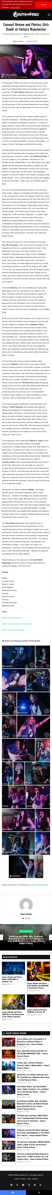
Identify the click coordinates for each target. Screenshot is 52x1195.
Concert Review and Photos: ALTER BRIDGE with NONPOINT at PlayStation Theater (38, 985)
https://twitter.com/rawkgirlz (13, 630)
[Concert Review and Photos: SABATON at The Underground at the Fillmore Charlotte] (13, 1002)
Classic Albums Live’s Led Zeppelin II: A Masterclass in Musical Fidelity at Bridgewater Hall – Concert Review (31, 1041)
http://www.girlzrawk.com (12, 618)
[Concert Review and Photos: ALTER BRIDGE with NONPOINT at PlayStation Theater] (38, 971)
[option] (26, 937)
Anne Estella (19, 41)
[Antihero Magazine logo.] (26, 15)
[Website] (23, 918)
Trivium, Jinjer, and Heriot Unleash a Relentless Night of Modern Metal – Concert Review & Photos (33, 1065)
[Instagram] (28, 918)
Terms (29, 1179)
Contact (16, 1179)
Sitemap (35, 1179)
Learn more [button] (15, 7)
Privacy (23, 1179)
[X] (26, 918)
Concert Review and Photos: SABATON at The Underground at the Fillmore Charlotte (13, 1014)
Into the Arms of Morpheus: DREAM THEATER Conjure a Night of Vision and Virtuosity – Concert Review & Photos (33, 1144)
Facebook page (41, 885)
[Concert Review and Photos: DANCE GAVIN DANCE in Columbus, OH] (13, 968)
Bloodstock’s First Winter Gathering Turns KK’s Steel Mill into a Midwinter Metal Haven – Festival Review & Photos (33, 1077)
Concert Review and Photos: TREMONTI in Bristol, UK (37, 1010)
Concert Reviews (26, 931)
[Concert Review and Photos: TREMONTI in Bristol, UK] (38, 1000)
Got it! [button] (43, 5)
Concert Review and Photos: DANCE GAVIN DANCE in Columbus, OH (12, 979)
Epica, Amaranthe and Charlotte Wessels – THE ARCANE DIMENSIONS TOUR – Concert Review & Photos (32, 1053)
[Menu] (49, 15)
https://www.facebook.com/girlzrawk (16, 624)
